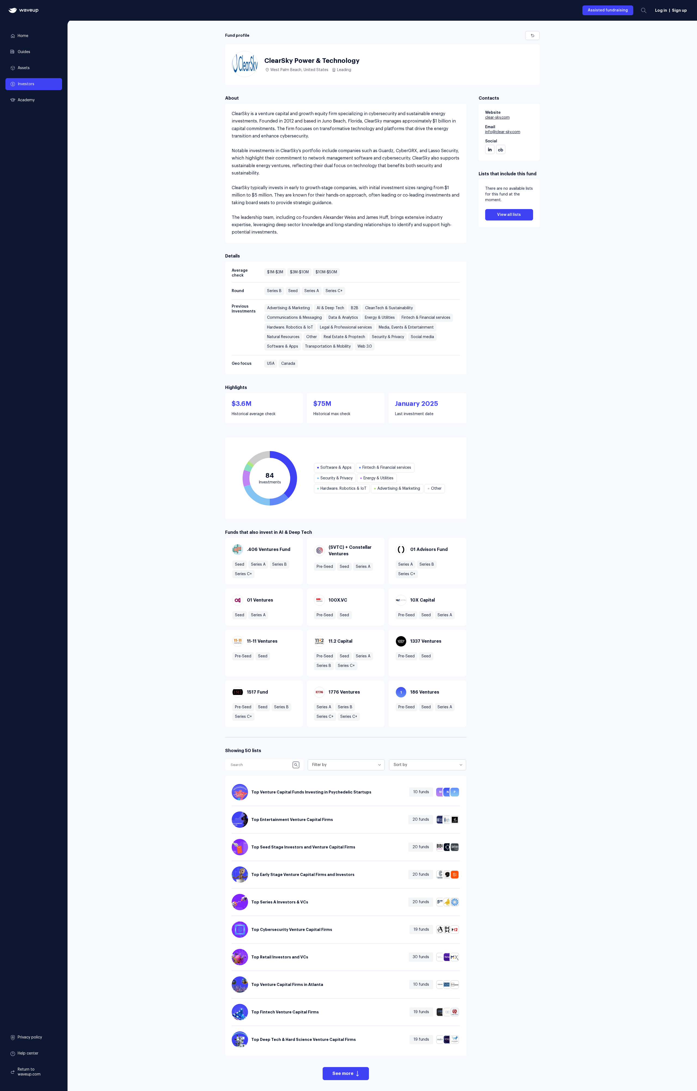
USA (270, 364)
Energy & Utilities (380, 318)
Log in (661, 10)
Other (311, 337)
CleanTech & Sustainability (389, 308)
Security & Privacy (388, 337)
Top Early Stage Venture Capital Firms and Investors (302, 875)
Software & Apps (282, 346)
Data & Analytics (343, 318)
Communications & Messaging (294, 318)
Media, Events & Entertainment (406, 327)
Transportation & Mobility (328, 346)
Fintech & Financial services (426, 318)
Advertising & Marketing (288, 308)
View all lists (509, 215)
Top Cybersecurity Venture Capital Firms (291, 929)
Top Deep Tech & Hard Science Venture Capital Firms (303, 1039)
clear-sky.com (497, 117)
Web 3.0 (364, 346)
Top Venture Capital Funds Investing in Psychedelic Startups (311, 792)
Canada (288, 364)
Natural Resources (283, 337)
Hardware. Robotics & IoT (290, 327)
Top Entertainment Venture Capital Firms (292, 820)
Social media (422, 337)
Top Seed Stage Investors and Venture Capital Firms (303, 847)
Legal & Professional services (346, 327)
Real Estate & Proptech (344, 337)
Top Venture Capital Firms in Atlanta (287, 984)
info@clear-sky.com (502, 132)
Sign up (679, 10)
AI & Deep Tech (330, 308)
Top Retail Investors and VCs (279, 957)
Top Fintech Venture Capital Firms (285, 1012)
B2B (354, 308)
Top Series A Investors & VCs (279, 902)
